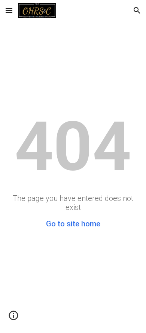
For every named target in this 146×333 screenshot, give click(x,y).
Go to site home (73, 223)
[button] (9, 10)
